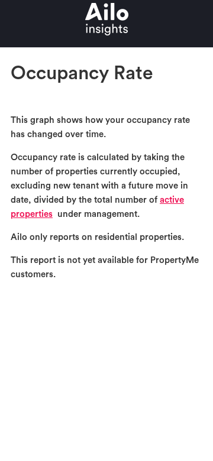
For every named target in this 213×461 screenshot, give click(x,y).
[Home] (106, 40)
